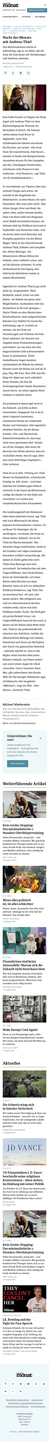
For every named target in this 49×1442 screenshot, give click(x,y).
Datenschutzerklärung (17, 1407)
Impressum (37, 1400)
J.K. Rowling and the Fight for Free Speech (17, 1321)
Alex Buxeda (31, 1351)
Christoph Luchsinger (14, 1130)
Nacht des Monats (23, 27)
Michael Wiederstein (13, 63)
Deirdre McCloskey (12, 987)
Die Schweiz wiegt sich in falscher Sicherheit (18, 1107)
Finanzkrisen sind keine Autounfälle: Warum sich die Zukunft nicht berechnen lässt (24, 965)
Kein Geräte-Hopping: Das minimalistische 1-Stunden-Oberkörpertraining (23, 829)
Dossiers (26, 17)
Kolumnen (40, 17)
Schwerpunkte (10, 17)
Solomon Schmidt (12, 1351)
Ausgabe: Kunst (17, 31)
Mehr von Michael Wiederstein (19, 723)
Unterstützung (38, 1407)
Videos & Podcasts (12, 1315)
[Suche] (45, 5)
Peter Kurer (9, 1202)
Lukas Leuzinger (11, 919)
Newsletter (9, 10)
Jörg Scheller (10, 857)
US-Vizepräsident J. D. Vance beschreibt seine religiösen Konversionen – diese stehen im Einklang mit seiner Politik (23, 1178)
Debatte (7, 1101)
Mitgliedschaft (37, 10)
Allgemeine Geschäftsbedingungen (25, 1403)
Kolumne (7, 27)
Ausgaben (21, 10)
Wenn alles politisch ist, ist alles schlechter (18, 902)
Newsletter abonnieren (17, 1400)
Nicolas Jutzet (10, 1048)
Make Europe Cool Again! (20, 1030)
